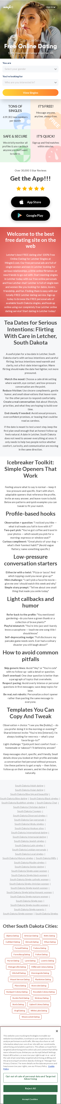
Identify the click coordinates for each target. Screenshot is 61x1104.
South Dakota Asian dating (29, 789)
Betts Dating (49, 935)
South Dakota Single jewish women (29, 887)
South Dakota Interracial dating (29, 836)
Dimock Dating (31, 942)
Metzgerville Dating (17, 967)
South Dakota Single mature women (29, 896)
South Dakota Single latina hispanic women (29, 892)
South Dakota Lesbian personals (29, 849)
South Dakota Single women (18, 913)
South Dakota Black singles (44, 798)
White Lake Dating (39, 1010)
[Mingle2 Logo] (8, 6)
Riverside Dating (39, 985)
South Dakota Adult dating (29, 785)
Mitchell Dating (19, 973)
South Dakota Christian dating (29, 807)
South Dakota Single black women (29, 875)
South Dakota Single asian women (29, 870)
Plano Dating (20, 985)
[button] (51, 7)
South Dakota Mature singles (18, 858)
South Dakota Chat (47, 802)
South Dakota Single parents (29, 909)
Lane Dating (30, 960)
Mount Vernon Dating (19, 979)
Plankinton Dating (43, 979)
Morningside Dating (40, 973)
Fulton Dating (41, 954)
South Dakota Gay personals (29, 819)
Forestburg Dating (22, 954)
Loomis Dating (47, 960)
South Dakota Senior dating (29, 866)
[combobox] (30, 69)
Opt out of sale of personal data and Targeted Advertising (30, 1077)
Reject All (30, 1088)
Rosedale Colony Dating (44, 992)
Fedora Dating (39, 948)
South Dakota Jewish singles (29, 841)
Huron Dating (13, 960)
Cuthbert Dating (13, 942)
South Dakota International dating (29, 832)
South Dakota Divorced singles (29, 815)
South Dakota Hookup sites (29, 828)
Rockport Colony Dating (16, 992)
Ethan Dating (50, 942)
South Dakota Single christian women (29, 883)
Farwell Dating (21, 948)
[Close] (57, 1031)
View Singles (30, 92)
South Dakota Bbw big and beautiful (29, 794)
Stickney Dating (41, 998)
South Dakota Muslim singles (29, 862)
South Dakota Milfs (46, 858)
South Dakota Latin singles (29, 845)
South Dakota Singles (46, 913)
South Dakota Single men (29, 900)
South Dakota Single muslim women (29, 905)
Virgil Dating (19, 1010)
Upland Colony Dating (39, 1004)
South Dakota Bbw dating (13, 798)
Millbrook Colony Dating (42, 967)
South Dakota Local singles (29, 853)
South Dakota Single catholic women (29, 879)
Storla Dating (18, 1004)
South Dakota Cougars (29, 811)
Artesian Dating (31, 935)
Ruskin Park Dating (21, 998)
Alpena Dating (12, 935)
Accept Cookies (30, 1099)
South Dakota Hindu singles (29, 823)
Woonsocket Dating (30, 1017)
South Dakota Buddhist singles (18, 802)
